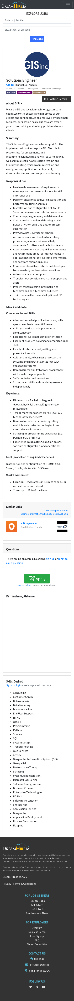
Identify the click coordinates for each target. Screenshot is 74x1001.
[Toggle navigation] (68, 4)
